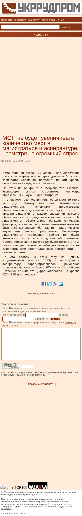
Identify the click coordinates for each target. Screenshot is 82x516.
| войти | (55, 318)
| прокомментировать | (41, 384)
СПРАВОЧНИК (49, 20)
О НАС (61, 20)
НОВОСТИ (6, 20)
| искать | (66, 27)
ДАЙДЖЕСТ (34, 20)
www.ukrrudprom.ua (11, 501)
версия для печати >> (41, 293)
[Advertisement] (41, 79)
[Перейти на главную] (41, 16)
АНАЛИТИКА (20, 20)
